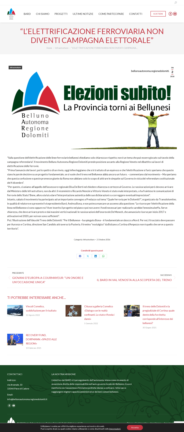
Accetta (135, 427)
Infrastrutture (15, 68)
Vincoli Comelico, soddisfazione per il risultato (41, 308)
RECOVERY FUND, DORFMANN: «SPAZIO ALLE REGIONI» (41, 339)
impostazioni (114, 429)
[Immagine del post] (15, 311)
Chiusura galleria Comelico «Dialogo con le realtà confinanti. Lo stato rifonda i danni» (99, 312)
